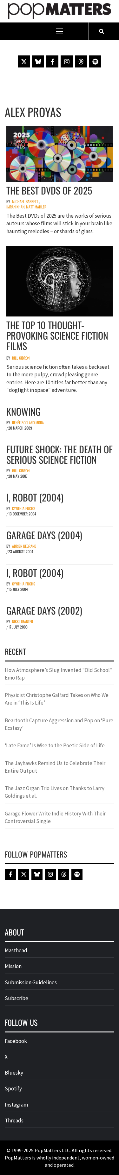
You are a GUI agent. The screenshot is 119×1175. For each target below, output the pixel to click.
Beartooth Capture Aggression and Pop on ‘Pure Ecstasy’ (59, 724)
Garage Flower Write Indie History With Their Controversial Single (55, 817)
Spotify (13, 1088)
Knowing (23, 411)
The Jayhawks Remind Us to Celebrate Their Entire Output (55, 767)
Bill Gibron (21, 358)
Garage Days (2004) (44, 535)
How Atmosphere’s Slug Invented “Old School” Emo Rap (58, 674)
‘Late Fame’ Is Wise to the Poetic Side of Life (55, 745)
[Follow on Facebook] (52, 61)
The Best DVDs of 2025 (49, 190)
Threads (14, 1120)
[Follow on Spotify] (95, 61)
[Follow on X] (24, 61)
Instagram (16, 1104)
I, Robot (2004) (34, 497)
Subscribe (16, 998)
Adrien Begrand (24, 546)
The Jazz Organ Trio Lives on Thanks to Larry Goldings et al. (54, 792)
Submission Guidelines (31, 982)
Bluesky (14, 1072)
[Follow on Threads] (81, 61)
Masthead (16, 950)
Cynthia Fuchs (23, 508)
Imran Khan (15, 206)
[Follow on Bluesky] (38, 61)
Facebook (16, 1041)
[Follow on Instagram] (67, 61)
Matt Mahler (36, 206)
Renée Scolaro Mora (28, 422)
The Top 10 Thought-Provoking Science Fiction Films (57, 335)
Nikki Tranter (22, 621)
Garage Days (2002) (44, 610)
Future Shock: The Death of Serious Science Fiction (59, 454)
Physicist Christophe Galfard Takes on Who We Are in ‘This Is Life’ (57, 699)
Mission (13, 966)
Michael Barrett (25, 201)
